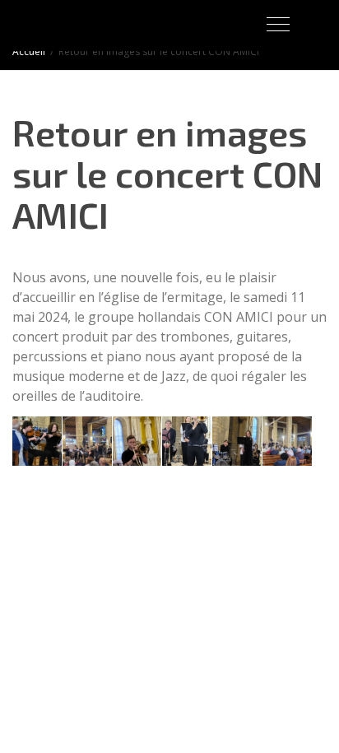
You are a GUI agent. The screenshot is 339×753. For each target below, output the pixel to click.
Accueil (28, 51)
